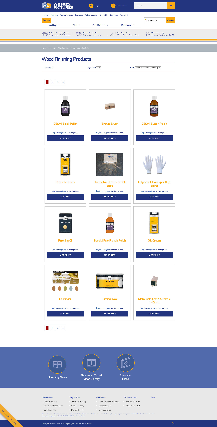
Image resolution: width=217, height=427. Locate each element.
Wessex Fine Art (133, 405)
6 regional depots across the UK (162, 35)
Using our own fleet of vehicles (60, 34)
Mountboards (126, 25)
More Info (65, 138)
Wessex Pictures (133, 401)
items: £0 (153, 20)
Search (171, 5)
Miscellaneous (63, 48)
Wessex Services (66, 15)
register (62, 132)
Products (54, 15)
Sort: (132, 67)
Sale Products (50, 410)
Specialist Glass (125, 377)
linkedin (158, 402)
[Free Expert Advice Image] (113, 33)
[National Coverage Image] (147, 33)
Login (97, 5)
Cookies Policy (77, 405)
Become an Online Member (86, 15)
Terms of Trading (78, 401)
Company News (57, 377)
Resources (114, 15)
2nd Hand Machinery (53, 405)
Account (46, 20)
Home (45, 15)
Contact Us (124, 15)
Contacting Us (105, 405)
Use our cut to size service (92, 35)
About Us (103, 15)
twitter (153, 402)
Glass (75, 25)
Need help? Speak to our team (128, 34)
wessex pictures (63, 6)
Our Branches (105, 410)
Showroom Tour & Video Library (91, 377)
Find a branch (122, 5)
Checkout (170, 20)
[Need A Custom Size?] (79, 33)
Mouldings (52, 25)
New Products (50, 401)
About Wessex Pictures (109, 401)
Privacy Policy (77, 410)
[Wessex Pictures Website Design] (45, 33)
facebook (163, 402)
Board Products (99, 25)
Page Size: (91, 67)
